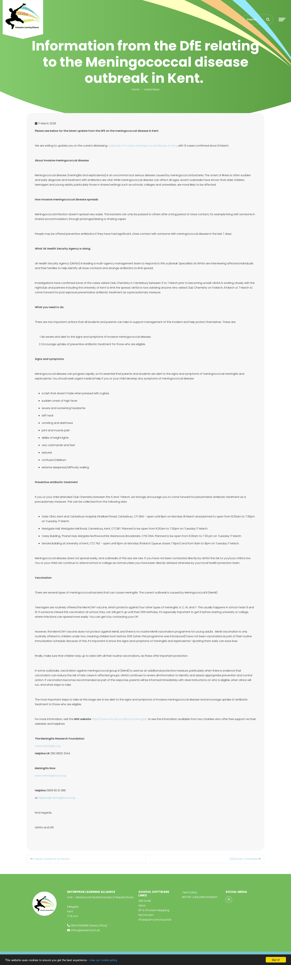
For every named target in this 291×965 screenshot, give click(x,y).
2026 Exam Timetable (244, 859)
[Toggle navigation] (282, 19)
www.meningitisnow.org (50, 776)
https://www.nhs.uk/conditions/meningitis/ (119, 719)
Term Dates (189, 892)
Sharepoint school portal (154, 920)
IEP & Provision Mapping (153, 910)
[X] (229, 899)
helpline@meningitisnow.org (56, 798)
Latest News (151, 89)
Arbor (142, 905)
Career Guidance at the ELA (51, 859)
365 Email (144, 901)
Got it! (276, 960)
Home (135, 89)
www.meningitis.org (47, 746)
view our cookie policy (103, 960)
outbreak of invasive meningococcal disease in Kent (142, 146)
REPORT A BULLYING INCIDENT (200, 897)
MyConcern (146, 915)
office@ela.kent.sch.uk (85, 930)
